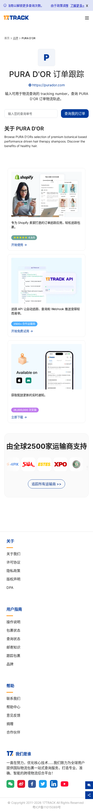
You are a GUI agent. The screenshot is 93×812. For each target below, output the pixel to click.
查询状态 (13, 639)
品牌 (15, 38)
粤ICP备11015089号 (46, 807)
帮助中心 (13, 707)
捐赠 (9, 724)
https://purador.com (48, 85)
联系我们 (13, 698)
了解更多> (77, 5)
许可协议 (13, 562)
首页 (7, 38)
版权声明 (13, 579)
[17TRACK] (16, 18)
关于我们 (13, 554)
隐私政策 (13, 571)
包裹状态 (13, 630)
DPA (9, 587)
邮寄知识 (13, 647)
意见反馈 (13, 715)
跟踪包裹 (13, 655)
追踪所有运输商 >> (46, 484)
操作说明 (13, 622)
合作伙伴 (13, 732)
